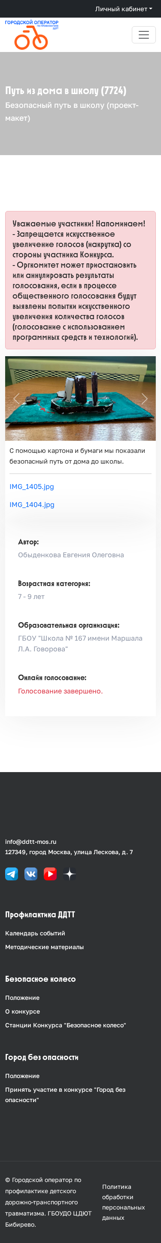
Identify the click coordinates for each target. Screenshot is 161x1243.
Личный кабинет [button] (121, 8)
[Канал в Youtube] (50, 873)
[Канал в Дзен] (69, 873)
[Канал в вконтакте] (30, 873)
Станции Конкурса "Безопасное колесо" (65, 1025)
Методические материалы (44, 946)
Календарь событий (35, 933)
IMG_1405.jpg (31, 486)
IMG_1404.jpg (32, 504)
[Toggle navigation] (144, 34)
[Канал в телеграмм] (11, 873)
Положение (22, 997)
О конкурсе (22, 1011)
